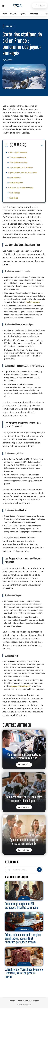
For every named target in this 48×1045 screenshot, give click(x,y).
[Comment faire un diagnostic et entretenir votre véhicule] (24, 749)
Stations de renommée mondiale (17, 157)
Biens (24, 898)
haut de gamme (32, 302)
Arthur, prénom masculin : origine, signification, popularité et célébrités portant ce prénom (23, 938)
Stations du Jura (13, 198)
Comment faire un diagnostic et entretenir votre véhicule (24, 756)
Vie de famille (24, 929)
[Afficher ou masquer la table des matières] (34, 145)
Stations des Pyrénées (15, 178)
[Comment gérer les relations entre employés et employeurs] (24, 792)
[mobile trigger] (4, 5)
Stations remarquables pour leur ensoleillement (21, 167)
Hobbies (8, 26)
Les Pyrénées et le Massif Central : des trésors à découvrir (22, 173)
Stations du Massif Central (16, 183)
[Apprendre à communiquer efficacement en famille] (24, 835)
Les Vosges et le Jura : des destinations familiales (20, 188)
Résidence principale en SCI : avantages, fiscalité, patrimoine (21, 905)
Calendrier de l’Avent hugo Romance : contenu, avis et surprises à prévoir (24, 973)
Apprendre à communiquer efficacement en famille (24, 841)
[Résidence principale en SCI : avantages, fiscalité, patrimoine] (24, 890)
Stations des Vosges (14, 193)
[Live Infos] (18, 5)
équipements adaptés (20, 686)
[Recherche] (36, 6)
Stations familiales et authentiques (18, 162)
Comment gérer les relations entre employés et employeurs (24, 799)
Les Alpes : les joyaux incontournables (17, 152)
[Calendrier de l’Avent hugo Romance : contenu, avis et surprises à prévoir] (24, 956)
